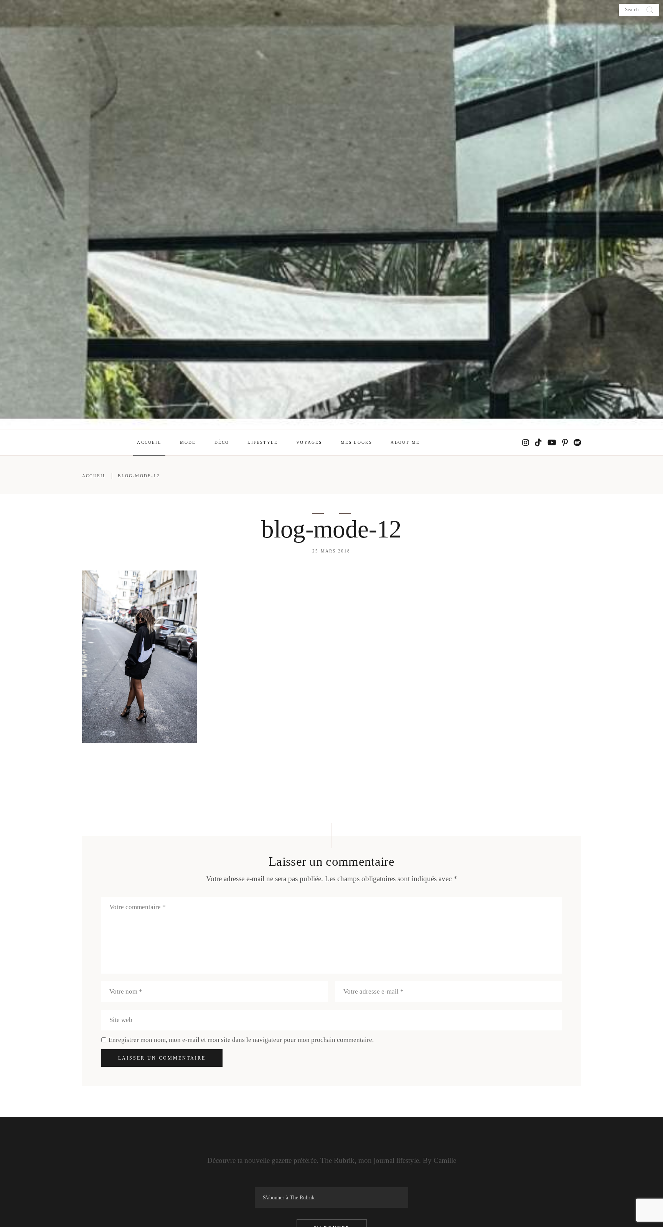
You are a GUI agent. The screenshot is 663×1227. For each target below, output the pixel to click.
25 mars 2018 (331, 551)
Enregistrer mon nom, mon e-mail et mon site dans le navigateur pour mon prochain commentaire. (241, 1039)
